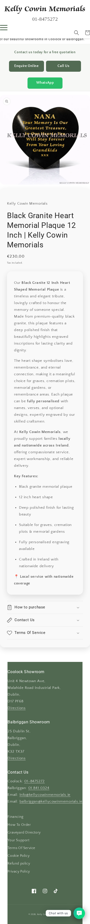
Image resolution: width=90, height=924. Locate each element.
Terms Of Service (21, 848)
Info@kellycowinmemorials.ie (45, 794)
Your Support (18, 840)
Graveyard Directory (24, 833)
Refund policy (19, 864)
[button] (76, 32)
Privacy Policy (19, 872)
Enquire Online (26, 66)
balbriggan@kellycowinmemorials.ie (51, 801)
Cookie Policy (19, 856)
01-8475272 (34, 781)
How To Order (19, 825)
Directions (17, 708)
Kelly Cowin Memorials (49, 914)
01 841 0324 (39, 788)
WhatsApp (45, 83)
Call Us (63, 66)
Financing (15, 817)
